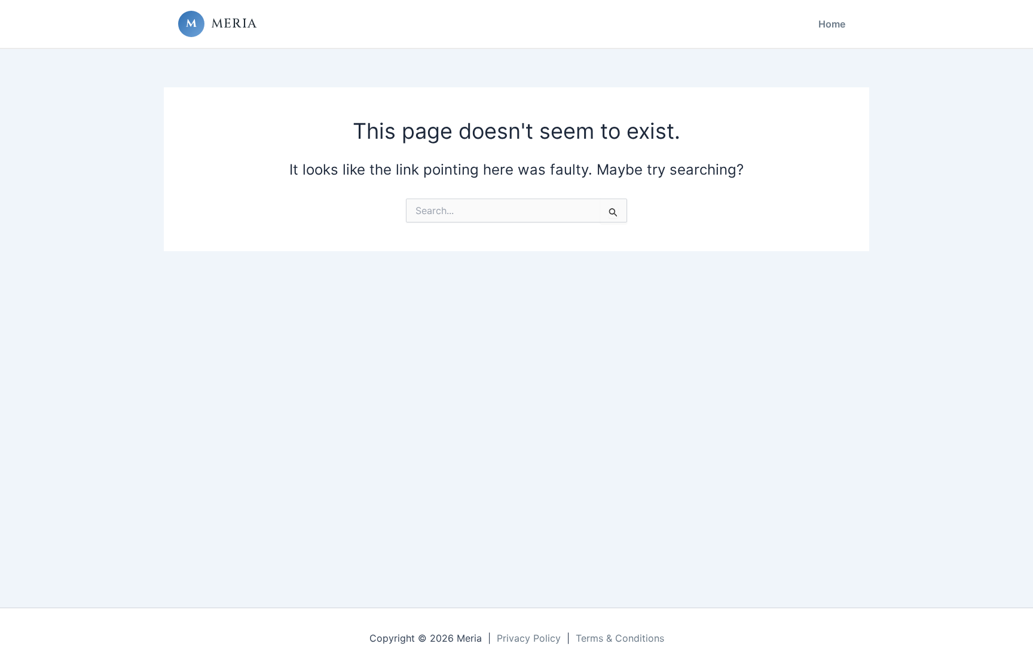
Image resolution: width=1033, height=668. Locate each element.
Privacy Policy (529, 638)
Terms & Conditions (620, 638)
